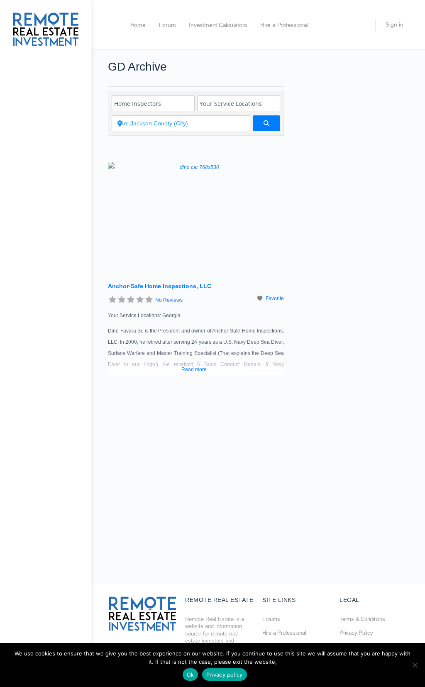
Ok (190, 674)
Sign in (394, 24)
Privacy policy (224, 674)
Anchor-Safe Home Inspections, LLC (159, 286)
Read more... (195, 369)
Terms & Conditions (362, 619)
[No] (414, 665)
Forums (271, 619)
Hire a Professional (284, 25)
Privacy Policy (356, 633)
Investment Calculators (218, 25)
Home (138, 25)
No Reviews (169, 300)
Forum (167, 25)
